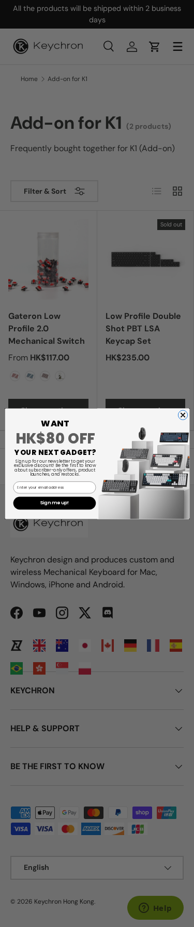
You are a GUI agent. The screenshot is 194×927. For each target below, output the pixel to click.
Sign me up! (54, 503)
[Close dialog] (182, 415)
